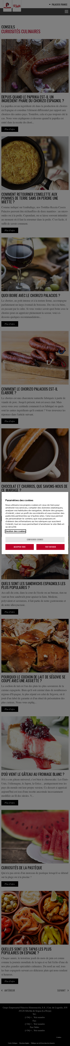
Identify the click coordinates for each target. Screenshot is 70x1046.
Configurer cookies (35, 539)
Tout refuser (50, 547)
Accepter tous (19, 547)
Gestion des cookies (15, 531)
